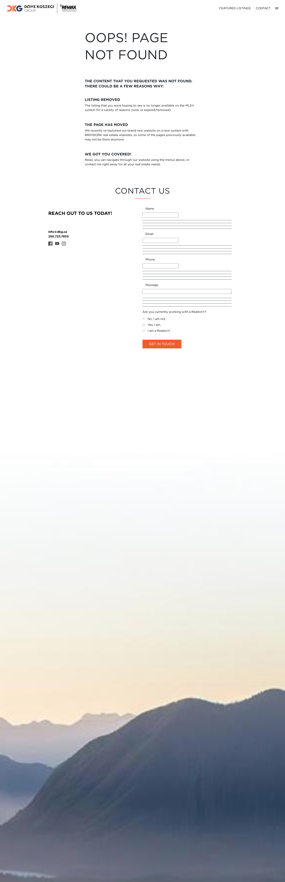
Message (151, 285)
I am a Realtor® (159, 331)
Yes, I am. (154, 325)
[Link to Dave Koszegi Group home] (41, 8)
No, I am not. (157, 319)
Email (149, 234)
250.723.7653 (58, 236)
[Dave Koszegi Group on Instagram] (64, 243)
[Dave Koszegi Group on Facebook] (50, 243)
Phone (150, 259)
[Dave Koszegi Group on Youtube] (57, 243)
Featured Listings (235, 8)
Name (149, 208)
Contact (263, 8)
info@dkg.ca (57, 231)
